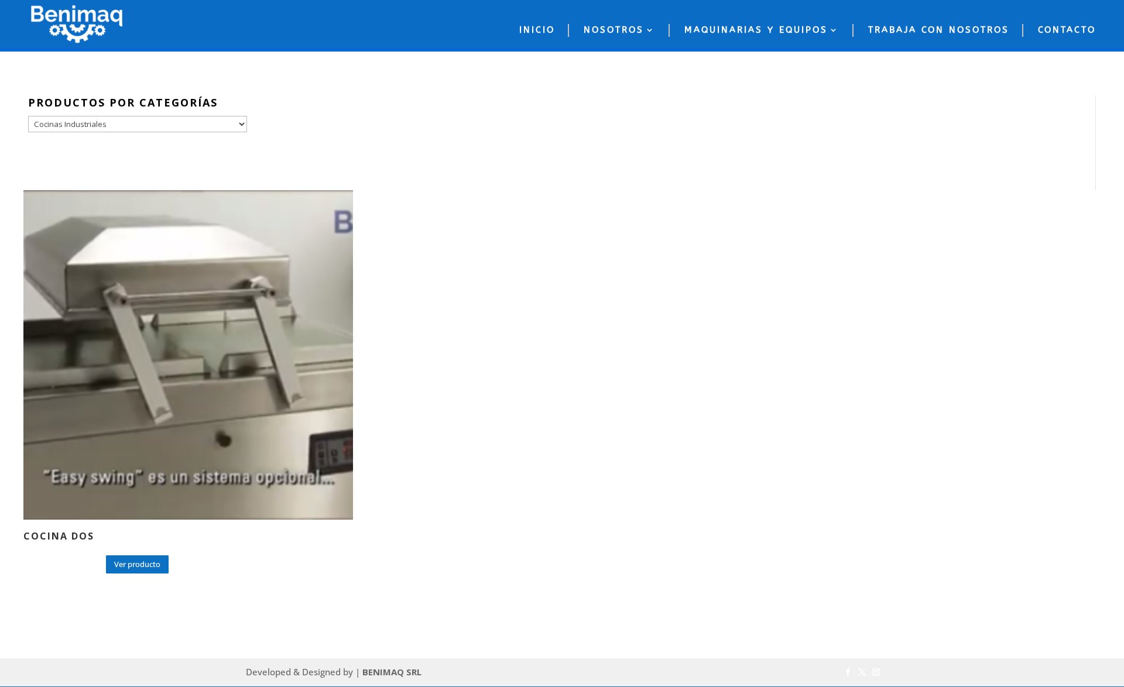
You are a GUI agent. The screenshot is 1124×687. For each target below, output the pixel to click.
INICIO (537, 30)
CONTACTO (1067, 30)
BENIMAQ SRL (392, 672)
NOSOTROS (614, 30)
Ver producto (137, 564)
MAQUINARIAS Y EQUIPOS (756, 30)
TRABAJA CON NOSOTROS (938, 30)
